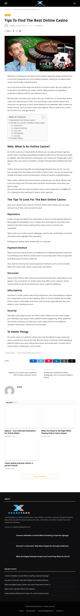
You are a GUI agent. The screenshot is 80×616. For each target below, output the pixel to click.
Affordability (18, 133)
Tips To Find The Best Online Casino (29, 353)
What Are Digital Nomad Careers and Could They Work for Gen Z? (43, 556)
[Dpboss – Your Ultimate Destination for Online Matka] (22, 418)
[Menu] (6, 3)
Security (17, 136)
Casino (7, 15)
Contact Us (59, 611)
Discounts (17, 131)
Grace (12, 25)
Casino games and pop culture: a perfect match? (19, 464)
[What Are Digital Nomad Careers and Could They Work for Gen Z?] (9, 558)
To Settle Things (16, 138)
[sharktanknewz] (40, 3)
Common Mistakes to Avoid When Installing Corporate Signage (42, 535)
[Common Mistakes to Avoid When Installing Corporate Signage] (9, 537)
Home (16, 9)
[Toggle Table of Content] (42, 117)
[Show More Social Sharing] (24, 31)
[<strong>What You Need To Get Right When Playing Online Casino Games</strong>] (58, 418)
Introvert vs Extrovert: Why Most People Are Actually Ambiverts (42, 546)
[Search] (74, 3)
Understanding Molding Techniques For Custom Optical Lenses (27, 593)
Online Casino (10, 353)
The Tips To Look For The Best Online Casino (27, 123)
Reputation (18, 125)
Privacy (21, 611)
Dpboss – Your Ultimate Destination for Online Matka (20, 432)
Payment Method (20, 128)
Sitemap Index (30, 611)
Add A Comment (40, 476)
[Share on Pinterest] (20, 31)
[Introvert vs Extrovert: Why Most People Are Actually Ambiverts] (9, 548)
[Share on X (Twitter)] (16, 31)
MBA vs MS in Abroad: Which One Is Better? (20, 589)
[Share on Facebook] (13, 31)
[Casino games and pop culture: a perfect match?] (22, 450)
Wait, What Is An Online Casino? (22, 120)
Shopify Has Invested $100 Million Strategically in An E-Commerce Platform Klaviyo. (58, 374)
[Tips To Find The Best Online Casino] (40, 53)
